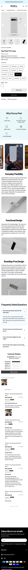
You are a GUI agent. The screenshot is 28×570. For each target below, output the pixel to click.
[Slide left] (3, 25)
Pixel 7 (10, 78)
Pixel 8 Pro (4, 74)
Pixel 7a (4, 78)
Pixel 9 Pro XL (5, 70)
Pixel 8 (11, 74)
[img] (8, 397)
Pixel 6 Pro (17, 78)
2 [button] (13, 506)
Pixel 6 (23, 78)
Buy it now (14, 95)
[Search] (23, 6)
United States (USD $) (8, 554)
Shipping (3, 56)
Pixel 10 (21, 66)
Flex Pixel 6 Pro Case (15, 419)
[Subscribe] (25, 540)
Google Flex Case (11, 10)
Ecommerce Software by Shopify (16, 567)
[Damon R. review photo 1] (8, 412)
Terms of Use (18, 543)
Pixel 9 (20, 70)
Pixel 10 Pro (14, 66)
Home (3, 10)
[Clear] (2, 85)
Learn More (24, 1)
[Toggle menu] (1, 6)
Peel (6, 567)
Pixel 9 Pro (13, 70)
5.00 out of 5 (18, 356)
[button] (3, 47)
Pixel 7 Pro (18, 74)
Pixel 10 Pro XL (5, 66)
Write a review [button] (14, 372)
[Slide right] (25, 25)
